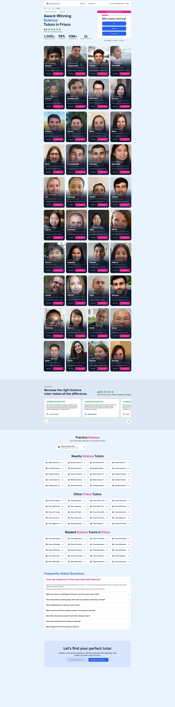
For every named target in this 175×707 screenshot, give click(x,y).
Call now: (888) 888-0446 (117, 3)
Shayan (115, 295)
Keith (92, 328)
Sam (91, 295)
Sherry (70, 328)
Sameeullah (73, 99)
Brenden (93, 98)
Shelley (115, 361)
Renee (92, 361)
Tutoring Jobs (91, 3)
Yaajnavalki (72, 66)
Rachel (115, 99)
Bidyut (48, 66)
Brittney (49, 328)
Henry (48, 262)
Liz (46, 197)
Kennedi (116, 65)
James (115, 197)
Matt (47, 361)
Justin (92, 197)
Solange (71, 197)
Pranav (48, 131)
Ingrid (48, 230)
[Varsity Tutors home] (53, 3)
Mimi (91, 131)
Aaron (70, 131)
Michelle (116, 164)
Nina (114, 131)
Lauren (70, 295)
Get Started (58, 73)
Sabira (115, 262)
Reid (47, 164)
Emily (70, 361)
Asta (91, 230)
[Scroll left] (46, 421)
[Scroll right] (129, 421)
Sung (114, 328)
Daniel (48, 99)
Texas (49, 8)
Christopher (73, 164)
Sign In (127, 3)
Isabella (71, 262)
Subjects (82, 3)
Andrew (71, 230)
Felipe (92, 66)
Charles (93, 164)
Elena (114, 229)
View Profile (48, 73)
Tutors (45, 8)
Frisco (53, 8)
